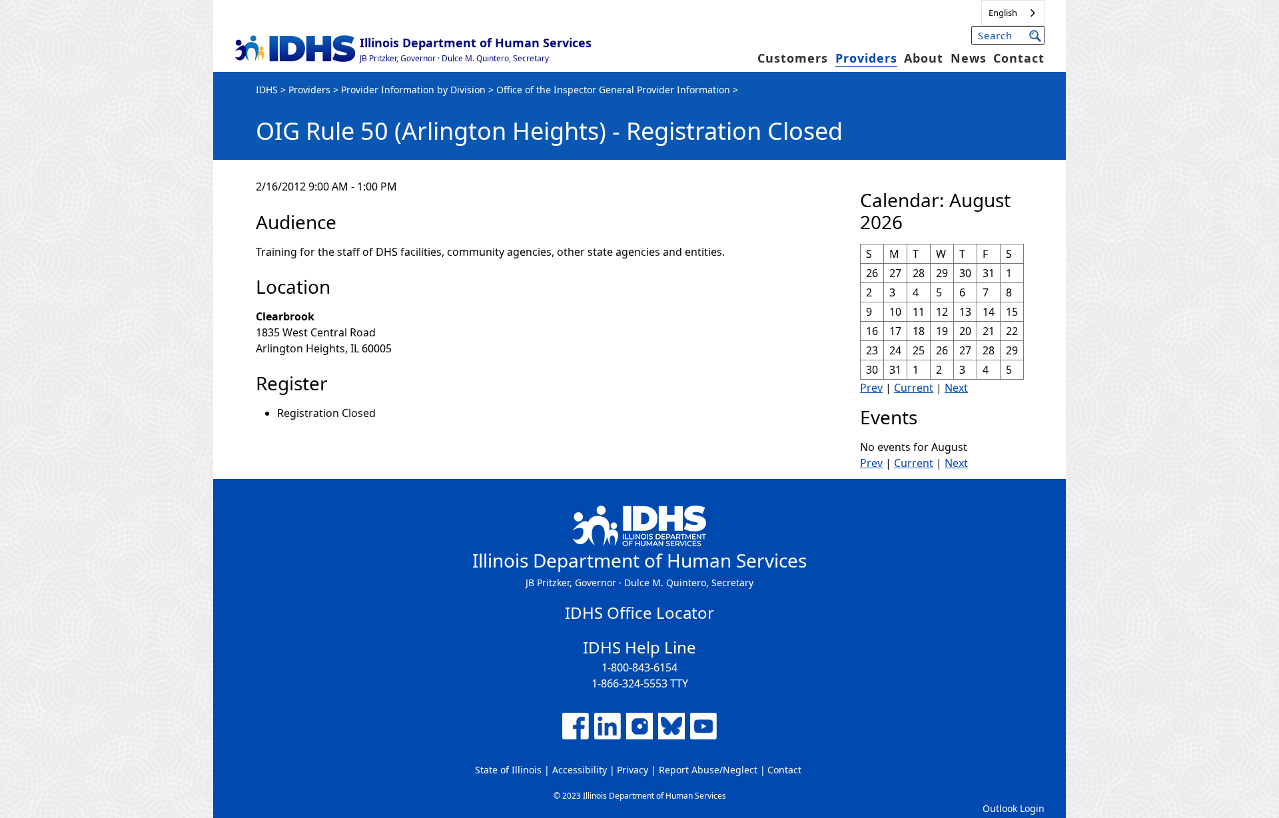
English (1003, 13)
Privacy (632, 769)
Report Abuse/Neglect (708, 769)
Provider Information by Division (413, 89)
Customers (792, 58)
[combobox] (1013, 13)
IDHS (267, 89)
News (969, 58)
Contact (1019, 58)
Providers (866, 58)
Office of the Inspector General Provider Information (613, 89)
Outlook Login (1014, 808)
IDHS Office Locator (639, 612)
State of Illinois (508, 769)
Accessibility (579, 769)
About (923, 58)
